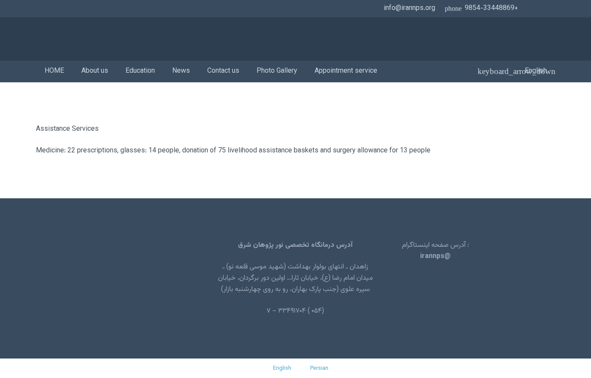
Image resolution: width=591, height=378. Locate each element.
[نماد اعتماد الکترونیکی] (116, 278)
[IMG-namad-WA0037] (147, 39)
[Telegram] (548, 9)
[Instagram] (534, 9)
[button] (534, 71)
